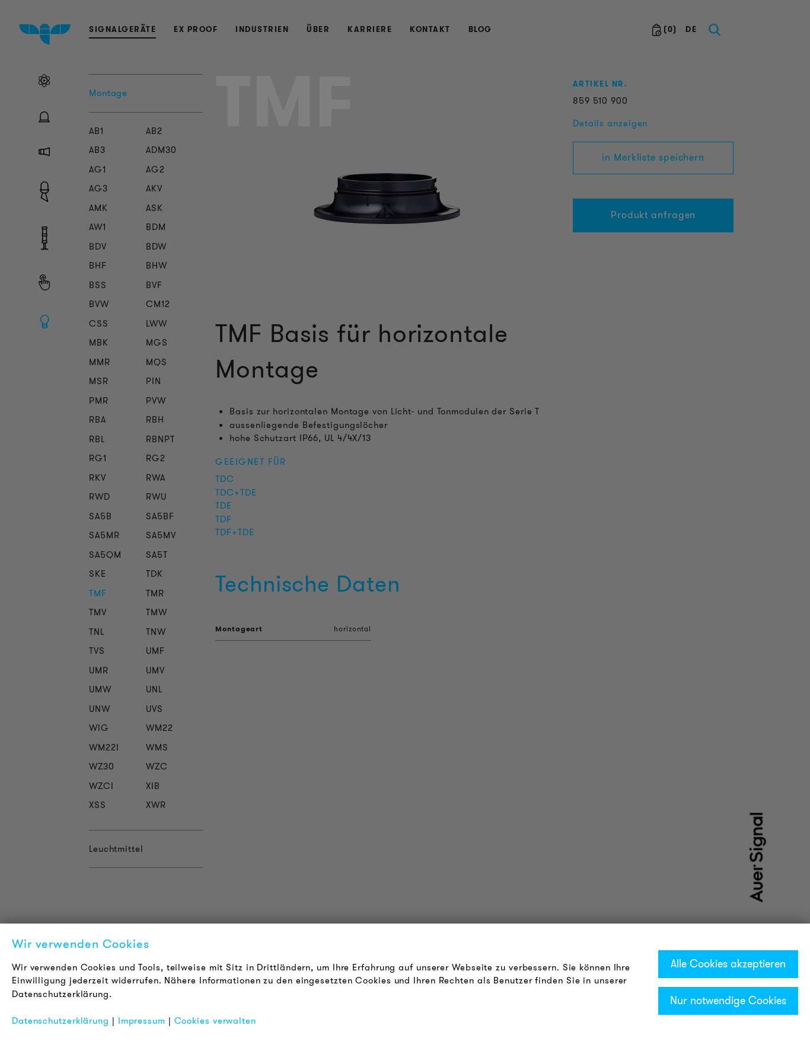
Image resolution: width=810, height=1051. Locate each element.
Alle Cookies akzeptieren (728, 964)
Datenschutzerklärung (60, 1020)
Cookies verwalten (215, 1020)
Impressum (141, 1020)
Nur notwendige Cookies (728, 1000)
